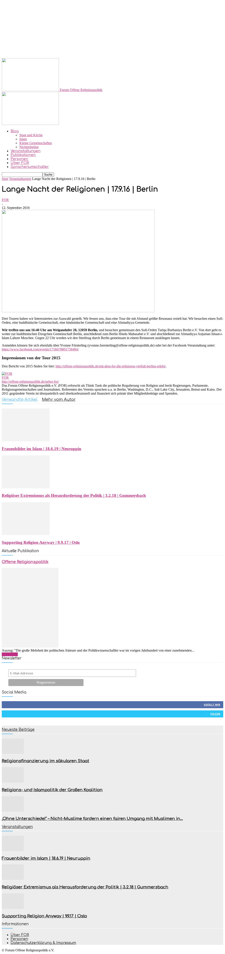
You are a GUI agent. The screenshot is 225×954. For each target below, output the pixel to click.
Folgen (215, 713)
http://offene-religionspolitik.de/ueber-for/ (30, 381)
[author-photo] (7, 373)
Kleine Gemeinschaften (35, 143)
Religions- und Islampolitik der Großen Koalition (52, 790)
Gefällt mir (212, 704)
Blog (15, 131)
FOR (5, 200)
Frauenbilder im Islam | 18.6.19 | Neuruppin (41, 448)
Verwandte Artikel (20, 399)
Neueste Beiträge (18, 730)
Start (5, 179)
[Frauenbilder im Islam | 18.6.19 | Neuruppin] (26, 440)
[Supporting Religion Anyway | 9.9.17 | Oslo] (26, 534)
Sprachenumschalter (30, 167)
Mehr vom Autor (59, 399)
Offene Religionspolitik (25, 562)
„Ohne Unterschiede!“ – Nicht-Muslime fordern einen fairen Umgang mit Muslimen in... (92, 818)
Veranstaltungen (25, 151)
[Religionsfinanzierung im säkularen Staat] (13, 753)
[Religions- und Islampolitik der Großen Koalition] (13, 781)
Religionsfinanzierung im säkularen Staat (45, 761)
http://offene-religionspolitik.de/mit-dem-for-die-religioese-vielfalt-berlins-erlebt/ (111, 366)
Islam (23, 139)
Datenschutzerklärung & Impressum (43, 943)
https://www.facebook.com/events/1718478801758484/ (40, 349)
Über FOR (20, 163)
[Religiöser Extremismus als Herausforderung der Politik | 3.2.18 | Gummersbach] (26, 487)
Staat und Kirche (31, 135)
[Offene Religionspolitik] (30, 646)
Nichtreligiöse (29, 147)
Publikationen (23, 155)
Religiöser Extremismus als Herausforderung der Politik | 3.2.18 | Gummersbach (74, 495)
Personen (19, 159)
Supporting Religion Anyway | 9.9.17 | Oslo (41, 542)
